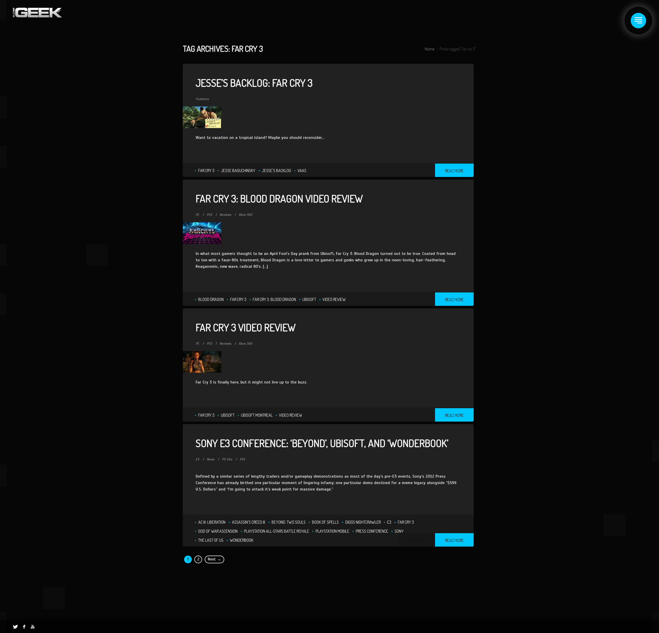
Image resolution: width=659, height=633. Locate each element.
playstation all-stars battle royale (276, 531)
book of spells (325, 522)
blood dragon (211, 299)
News (210, 459)
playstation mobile (332, 531)
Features (202, 99)
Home (429, 48)
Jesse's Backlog (276, 170)
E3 (197, 459)
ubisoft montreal (257, 415)
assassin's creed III (248, 522)
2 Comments (417, 539)
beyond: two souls (289, 522)
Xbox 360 (245, 215)
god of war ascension (218, 531)
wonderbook (241, 540)
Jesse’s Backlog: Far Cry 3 (254, 82)
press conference (372, 531)
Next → (214, 559)
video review (334, 299)
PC (197, 215)
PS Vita (227, 459)
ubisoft (309, 299)
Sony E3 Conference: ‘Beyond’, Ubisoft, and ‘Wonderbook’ (322, 442)
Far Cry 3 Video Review (246, 327)
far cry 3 (206, 170)
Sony (399, 531)
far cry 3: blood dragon (274, 299)
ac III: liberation (212, 522)
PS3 (209, 215)
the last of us (210, 540)
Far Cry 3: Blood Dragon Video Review (279, 198)
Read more (454, 170)
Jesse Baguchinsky (238, 170)
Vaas (302, 170)
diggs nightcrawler (363, 522)
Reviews (225, 215)
